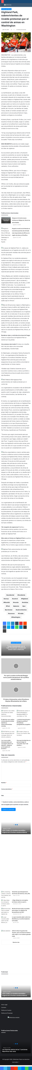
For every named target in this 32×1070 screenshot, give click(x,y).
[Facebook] (4, 623)
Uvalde (21, 613)
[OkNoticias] (7, 5)
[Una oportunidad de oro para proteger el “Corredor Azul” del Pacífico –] (24, 735)
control (15, 599)
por (24, 606)
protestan (9, 610)
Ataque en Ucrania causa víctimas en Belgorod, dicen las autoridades (21, 220)
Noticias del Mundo (6, 9)
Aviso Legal (4, 1004)
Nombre (3, 782)
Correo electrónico (6, 789)
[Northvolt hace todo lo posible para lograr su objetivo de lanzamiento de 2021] (6, 911)
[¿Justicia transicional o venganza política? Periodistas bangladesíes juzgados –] (24, 714)
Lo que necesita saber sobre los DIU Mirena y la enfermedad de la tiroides (21, 918)
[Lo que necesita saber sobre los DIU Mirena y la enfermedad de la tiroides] (6, 922)
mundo (16, 602)
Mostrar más (16, 942)
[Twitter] (8, 623)
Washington (16, 617)
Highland (25, 599)
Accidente (21, 595)
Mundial (7, 602)
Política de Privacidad (6, 1013)
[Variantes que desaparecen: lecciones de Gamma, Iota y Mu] (6, 894)
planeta (16, 606)
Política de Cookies (6, 1010)
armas (7, 599)
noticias (25, 602)
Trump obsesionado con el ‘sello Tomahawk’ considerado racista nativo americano (16, 647)
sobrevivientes (22, 610)
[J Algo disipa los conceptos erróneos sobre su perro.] (6, 903)
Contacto (3, 1007)
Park (8, 606)
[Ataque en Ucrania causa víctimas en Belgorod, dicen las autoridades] (6, 220)
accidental (10, 595)
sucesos (12, 613)
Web (2, 795)
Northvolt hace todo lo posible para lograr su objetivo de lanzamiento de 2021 (21, 910)
